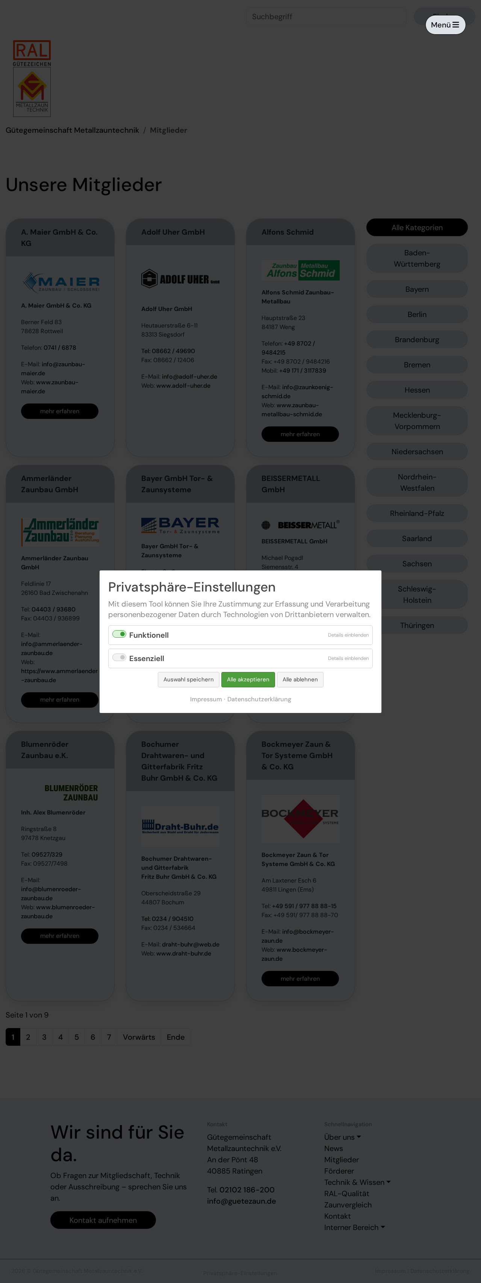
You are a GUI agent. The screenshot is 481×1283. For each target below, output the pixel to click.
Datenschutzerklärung (259, 699)
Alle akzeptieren (248, 679)
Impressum (206, 699)
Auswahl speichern (188, 679)
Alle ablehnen (300, 679)
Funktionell (149, 635)
